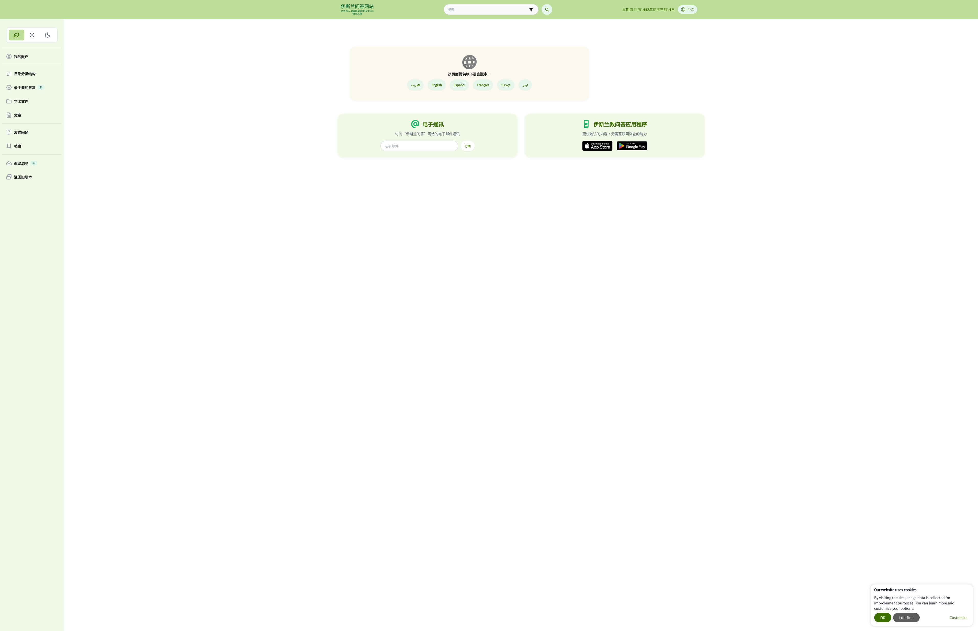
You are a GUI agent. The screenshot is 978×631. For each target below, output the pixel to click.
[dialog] (922, 605)
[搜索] (547, 9)
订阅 (468, 146)
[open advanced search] (531, 9)
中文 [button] (691, 9)
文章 (17, 115)
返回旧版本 (23, 176)
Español (459, 85)
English (437, 85)
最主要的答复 (28, 87)
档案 (17, 146)
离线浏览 (24, 163)
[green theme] (16, 35)
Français (483, 85)
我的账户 (21, 56)
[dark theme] (47, 35)
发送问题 (21, 132)
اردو (525, 85)
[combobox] (487, 9)
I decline (906, 617)
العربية (415, 85)
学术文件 (21, 101)
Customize (959, 617)
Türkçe (506, 85)
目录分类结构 (25, 73)
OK (882, 617)
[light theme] (32, 35)
